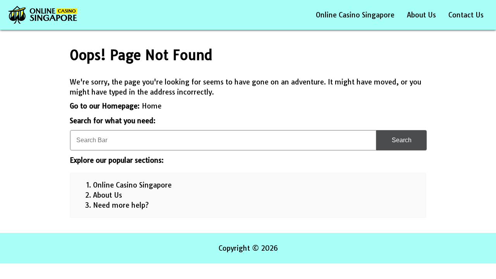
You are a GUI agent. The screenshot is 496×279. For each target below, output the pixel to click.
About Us (421, 14)
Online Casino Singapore (355, 14)
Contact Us (466, 14)
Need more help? (121, 205)
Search (402, 140)
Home (152, 106)
